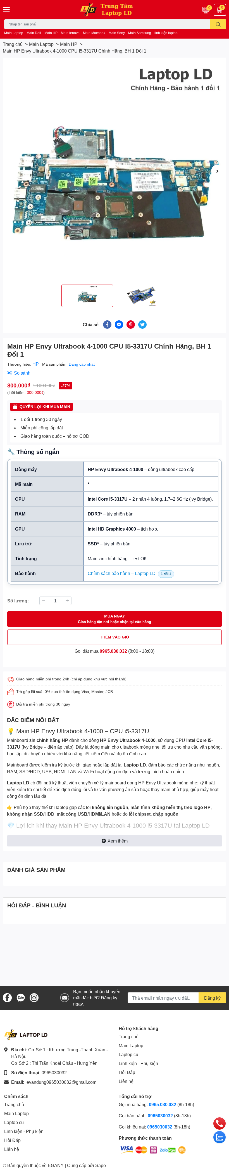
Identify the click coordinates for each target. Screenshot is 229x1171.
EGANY (56, 1165)
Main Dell (34, 33)
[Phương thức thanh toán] (153, 1149)
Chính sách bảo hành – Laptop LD (122, 573)
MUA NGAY (114, 619)
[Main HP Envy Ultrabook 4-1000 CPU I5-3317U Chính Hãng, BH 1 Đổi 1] (114, 171)
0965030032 (54, 1072)
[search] (218, 24)
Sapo (100, 1165)
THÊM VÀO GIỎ (114, 637)
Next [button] (217, 171)
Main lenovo (70, 33)
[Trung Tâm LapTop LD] (114, 9)
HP (36, 363)
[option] (114, 171)
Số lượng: (18, 600)
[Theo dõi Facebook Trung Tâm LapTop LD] (7, 997)
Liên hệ (126, 1081)
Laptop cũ (128, 1054)
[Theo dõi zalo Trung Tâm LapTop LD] (20, 997)
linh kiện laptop (166, 33)
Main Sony (117, 33)
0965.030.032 (113, 651)
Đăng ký (212, 997)
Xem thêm (118, 840)
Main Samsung (139, 33)
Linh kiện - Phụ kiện (138, 1063)
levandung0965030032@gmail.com (60, 1082)
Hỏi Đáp (127, 1072)
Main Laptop (13, 33)
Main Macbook (94, 33)
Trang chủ (129, 1036)
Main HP (51, 33)
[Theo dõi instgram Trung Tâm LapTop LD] (34, 997)
